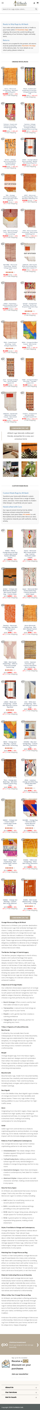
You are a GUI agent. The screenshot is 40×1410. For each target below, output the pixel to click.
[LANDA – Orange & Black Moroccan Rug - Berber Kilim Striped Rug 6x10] (30, 147)
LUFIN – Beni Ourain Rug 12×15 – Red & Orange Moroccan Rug (10, 232)
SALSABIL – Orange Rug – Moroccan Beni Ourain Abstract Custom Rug (30, 822)
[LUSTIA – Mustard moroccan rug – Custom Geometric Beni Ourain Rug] (30, 650)
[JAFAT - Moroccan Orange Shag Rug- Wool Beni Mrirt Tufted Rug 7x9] (30, 182)
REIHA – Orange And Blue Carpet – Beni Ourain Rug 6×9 (30, 344)
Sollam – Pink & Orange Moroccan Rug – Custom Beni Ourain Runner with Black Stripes (10, 554)
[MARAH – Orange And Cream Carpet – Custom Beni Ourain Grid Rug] (10, 808)
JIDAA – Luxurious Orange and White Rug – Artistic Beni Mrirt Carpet (30, 782)
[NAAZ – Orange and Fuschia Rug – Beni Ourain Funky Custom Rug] (10, 848)
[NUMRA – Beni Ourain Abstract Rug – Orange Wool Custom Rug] (30, 888)
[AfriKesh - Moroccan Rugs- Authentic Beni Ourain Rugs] (20, 3)
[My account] (34, 3)
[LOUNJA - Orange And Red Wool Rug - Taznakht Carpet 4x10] (30, 401)
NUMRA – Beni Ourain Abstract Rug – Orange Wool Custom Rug (30, 901)
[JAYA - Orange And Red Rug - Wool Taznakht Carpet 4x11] (10, 367)
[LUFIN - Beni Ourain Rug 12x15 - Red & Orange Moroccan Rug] (10, 218)
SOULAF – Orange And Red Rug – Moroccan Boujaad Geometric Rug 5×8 (29, 306)
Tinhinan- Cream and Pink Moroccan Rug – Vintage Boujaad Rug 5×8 (10, 127)
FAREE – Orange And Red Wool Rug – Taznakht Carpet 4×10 (29, 381)
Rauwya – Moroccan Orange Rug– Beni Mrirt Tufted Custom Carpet (10, 628)
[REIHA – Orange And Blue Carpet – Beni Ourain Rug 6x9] (30, 330)
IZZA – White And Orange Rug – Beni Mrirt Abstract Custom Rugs (30, 704)
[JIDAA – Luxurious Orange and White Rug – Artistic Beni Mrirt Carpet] (30, 768)
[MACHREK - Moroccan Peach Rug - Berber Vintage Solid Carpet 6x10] (10, 252)
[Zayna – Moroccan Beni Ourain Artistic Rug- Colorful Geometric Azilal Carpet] (30, 538)
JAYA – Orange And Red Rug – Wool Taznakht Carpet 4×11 (10, 381)
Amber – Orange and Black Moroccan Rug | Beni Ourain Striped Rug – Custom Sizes (10, 591)
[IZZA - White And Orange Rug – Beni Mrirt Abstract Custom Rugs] (30, 690)
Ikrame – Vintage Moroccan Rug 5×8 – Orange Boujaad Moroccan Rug (10, 162)
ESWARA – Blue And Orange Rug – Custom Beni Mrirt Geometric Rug (30, 744)
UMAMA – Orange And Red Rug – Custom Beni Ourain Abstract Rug (10, 902)
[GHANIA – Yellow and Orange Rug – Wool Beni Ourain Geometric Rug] (30, 848)
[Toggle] (36, 1387)
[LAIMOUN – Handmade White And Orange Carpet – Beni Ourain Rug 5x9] (10, 401)
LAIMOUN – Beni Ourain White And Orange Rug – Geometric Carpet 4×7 (29, 266)
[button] (2, 2)
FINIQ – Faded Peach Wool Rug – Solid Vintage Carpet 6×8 (10, 344)
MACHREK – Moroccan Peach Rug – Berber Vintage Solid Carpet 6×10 (10, 267)
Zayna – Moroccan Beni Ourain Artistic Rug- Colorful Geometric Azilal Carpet (30, 554)
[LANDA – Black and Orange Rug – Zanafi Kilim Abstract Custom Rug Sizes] (10, 690)
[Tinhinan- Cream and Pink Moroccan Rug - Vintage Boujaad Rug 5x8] (10, 111)
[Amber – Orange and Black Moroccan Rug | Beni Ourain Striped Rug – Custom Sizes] (10, 577)
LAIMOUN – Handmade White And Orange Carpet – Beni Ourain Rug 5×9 (10, 416)
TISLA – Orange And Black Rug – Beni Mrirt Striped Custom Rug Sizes (10, 782)
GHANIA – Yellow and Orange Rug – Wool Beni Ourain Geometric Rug (30, 862)
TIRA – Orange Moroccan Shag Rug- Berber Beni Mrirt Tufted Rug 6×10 (10, 198)
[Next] (35, 461)
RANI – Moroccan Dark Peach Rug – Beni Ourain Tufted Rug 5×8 (30, 232)
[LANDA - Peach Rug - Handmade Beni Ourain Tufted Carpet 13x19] (10, 291)
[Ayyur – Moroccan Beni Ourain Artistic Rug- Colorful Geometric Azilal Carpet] (30, 577)
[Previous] (4, 461)
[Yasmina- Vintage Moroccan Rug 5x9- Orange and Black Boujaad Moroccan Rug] (30, 111)
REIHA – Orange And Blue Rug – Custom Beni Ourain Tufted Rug (10, 743)
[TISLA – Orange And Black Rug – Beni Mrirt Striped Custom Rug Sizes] (10, 768)
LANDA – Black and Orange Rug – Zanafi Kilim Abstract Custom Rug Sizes (10, 704)
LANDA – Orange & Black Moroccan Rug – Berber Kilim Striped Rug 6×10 (29, 161)
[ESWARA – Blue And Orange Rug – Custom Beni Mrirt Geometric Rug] (30, 730)
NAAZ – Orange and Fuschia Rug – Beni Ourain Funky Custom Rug (10, 862)
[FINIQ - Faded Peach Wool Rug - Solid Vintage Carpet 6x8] (10, 330)
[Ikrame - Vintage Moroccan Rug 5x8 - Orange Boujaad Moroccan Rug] (10, 147)
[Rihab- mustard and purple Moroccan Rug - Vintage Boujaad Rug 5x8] (30, 76)
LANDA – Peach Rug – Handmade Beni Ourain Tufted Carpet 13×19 (10, 305)
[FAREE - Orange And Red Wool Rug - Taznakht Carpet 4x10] (30, 367)
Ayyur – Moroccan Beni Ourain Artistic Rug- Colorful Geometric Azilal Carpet (30, 591)
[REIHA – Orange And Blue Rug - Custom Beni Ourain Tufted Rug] (10, 730)
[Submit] (36, 9)
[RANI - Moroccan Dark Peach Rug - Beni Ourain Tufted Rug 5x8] (30, 218)
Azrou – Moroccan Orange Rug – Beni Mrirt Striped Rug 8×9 (10, 90)
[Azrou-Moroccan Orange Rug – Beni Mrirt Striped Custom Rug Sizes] (30, 613)
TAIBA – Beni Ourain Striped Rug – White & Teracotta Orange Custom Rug (10, 664)
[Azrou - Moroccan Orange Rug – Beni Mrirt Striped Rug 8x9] (10, 76)
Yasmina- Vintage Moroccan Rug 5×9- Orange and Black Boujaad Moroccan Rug (29, 127)
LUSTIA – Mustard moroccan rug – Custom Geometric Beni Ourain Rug (30, 664)
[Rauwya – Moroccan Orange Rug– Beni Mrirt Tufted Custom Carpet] (10, 613)
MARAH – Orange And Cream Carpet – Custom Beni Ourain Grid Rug (10, 822)
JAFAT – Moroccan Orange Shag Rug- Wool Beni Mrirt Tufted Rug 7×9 (29, 197)
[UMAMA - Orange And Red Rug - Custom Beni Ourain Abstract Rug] (10, 888)
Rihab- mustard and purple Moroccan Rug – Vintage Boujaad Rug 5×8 (29, 91)
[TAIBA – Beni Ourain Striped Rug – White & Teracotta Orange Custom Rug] (10, 650)
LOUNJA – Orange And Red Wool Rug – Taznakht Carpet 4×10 (30, 415)
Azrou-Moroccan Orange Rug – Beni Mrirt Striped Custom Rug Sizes (30, 628)
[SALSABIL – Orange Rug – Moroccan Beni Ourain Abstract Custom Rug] (30, 808)
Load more (20, 428)
